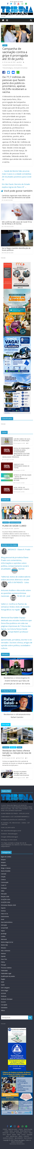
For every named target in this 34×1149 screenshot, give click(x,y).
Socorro (3, 1002)
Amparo (3, 859)
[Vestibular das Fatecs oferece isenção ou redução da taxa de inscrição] (17, 729)
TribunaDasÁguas (7, 68)
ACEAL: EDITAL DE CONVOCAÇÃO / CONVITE (21, 488)
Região (19, 747)
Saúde (4, 45)
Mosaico (3, 948)
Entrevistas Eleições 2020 (8, 905)
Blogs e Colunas (6, 868)
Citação (3, 876)
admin (20, 62)
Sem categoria (5, 988)
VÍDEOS (20, 1136)
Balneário (4, 865)
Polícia (3, 962)
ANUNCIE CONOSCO (8, 1138)
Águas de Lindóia (6, 857)
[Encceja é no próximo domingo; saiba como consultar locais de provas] (7, 771)
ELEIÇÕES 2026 (5, 902)
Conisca (3, 879)
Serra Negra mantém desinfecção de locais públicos (16, 249)
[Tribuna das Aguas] (3, 20)
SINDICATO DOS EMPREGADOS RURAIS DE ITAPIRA (21, 466)
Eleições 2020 (5, 896)
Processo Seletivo (6, 968)
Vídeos (3, 1010)
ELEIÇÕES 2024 (5, 899)
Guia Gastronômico (6, 922)
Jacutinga (3, 933)
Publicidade (4, 970)
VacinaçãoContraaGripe (20, 68)
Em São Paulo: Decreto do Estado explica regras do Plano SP (16, 185)
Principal (3, 965)
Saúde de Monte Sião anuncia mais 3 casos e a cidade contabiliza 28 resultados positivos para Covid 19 (16, 175)
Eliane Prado (20, 758)
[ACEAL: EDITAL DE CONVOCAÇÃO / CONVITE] (7, 487)
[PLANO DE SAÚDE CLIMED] (17, 504)
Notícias (3, 953)
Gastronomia (5, 916)
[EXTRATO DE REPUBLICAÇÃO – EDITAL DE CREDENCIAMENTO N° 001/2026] (7, 474)
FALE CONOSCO (28, 1138)
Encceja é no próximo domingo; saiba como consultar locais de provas (21, 773)
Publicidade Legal (6, 973)
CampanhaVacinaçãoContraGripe (12, 65)
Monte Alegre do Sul (7, 942)
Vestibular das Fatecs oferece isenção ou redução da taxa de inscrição (16, 753)
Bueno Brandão (5, 871)
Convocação (4, 882)
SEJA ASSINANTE (19, 1138)
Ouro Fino (4, 959)
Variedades (4, 1007)
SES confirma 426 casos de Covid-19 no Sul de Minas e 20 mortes (17, 223)
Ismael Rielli (4, 928)
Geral (2, 919)
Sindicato (5, 522)
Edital (2, 891)
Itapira (3, 931)
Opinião (3, 956)
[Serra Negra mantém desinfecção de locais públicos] (17, 231)
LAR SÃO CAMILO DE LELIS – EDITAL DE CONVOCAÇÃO (22, 440)
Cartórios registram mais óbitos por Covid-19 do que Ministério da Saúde (16, 196)
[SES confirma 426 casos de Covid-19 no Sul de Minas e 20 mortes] (17, 205)
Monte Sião (4, 945)
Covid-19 (3, 885)
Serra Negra (4, 990)
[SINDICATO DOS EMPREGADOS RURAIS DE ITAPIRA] (7, 464)
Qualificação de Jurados (8, 976)
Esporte (3, 908)
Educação (13, 747)
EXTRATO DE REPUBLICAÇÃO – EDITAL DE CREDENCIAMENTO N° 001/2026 (22, 477)
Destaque (5, 747)
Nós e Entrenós (5, 950)
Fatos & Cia (4, 913)
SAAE (2, 982)
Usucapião (4, 1005)
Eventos (3, 911)
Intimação (4, 925)
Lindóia (3, 936)
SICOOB (3, 993)
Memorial (4, 939)
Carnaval (3, 874)
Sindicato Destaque (15, 522)
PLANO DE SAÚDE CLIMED (14, 525)
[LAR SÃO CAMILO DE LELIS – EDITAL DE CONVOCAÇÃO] (7, 438)
